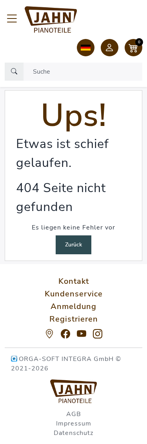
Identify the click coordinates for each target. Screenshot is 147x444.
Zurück (73, 244)
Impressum (73, 423)
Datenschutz (73, 433)
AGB (73, 414)
